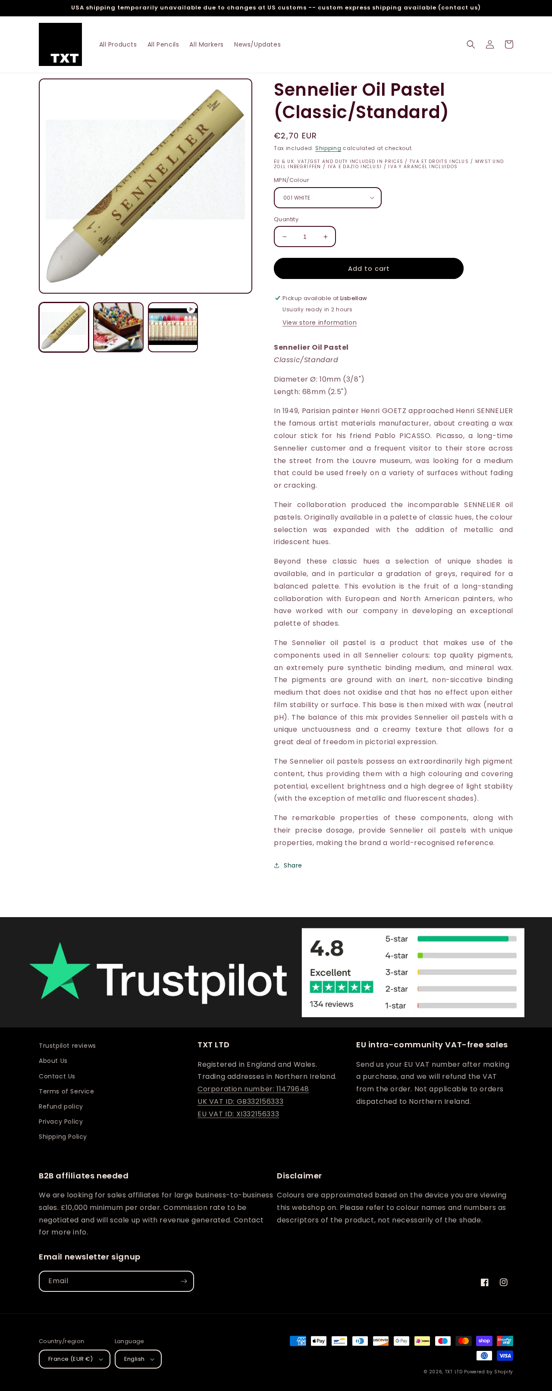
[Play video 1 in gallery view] (173, 327)
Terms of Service (66, 1091)
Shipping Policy (63, 1136)
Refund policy (61, 1106)
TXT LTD (454, 1372)
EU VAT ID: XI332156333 (238, 1114)
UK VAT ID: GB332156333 (240, 1101)
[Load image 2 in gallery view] (118, 327)
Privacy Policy (61, 1121)
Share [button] (293, 865)
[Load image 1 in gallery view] (64, 327)
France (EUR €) (70, 1359)
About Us (53, 1060)
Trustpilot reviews (67, 1045)
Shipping (328, 148)
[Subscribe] (183, 1281)
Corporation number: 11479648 (253, 1089)
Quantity (286, 219)
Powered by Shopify (488, 1372)
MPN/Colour (291, 180)
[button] (470, 44)
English (134, 1359)
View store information (319, 322)
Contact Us (57, 1076)
